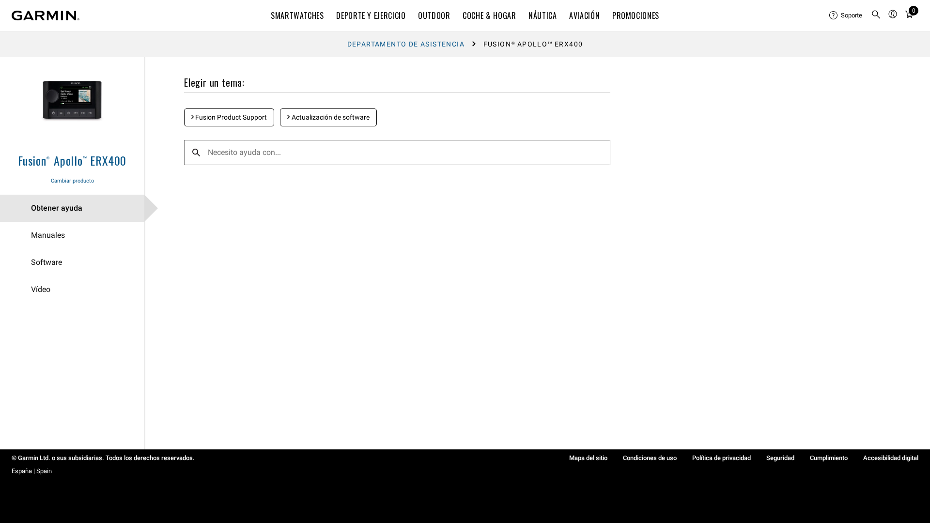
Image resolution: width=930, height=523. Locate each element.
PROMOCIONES (635, 15)
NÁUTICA (542, 15)
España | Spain (32, 471)
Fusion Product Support (230, 117)
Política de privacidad (721, 457)
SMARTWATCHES (297, 15)
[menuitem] (846, 15)
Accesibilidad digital (890, 457)
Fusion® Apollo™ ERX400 (72, 160)
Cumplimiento (829, 457)
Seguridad (780, 457)
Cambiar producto (72, 181)
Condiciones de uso (650, 457)
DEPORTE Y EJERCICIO (370, 15)
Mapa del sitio (588, 457)
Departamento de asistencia (406, 44)
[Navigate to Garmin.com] (45, 15)
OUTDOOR (434, 15)
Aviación (584, 15)
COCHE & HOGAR (489, 15)
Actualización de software (330, 117)
